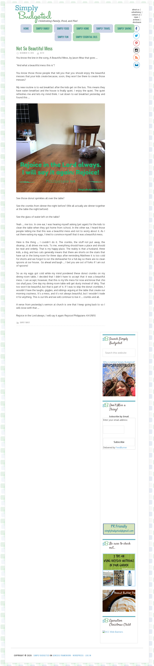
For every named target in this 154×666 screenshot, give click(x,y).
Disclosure (137, 22)
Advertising (136, 12)
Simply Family (25, 322)
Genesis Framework (62, 655)
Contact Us (136, 15)
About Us (135, 9)
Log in (88, 655)
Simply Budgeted (46, 14)
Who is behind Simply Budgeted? (119, 362)
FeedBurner (121, 447)
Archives (136, 20)
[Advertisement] (121, 472)
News (136, 17)
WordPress (78, 655)
